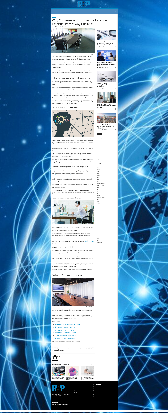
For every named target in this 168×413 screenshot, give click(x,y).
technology (77, 341)
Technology (105, 10)
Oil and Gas (99, 207)
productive (72, 341)
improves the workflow (89, 241)
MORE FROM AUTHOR (65, 364)
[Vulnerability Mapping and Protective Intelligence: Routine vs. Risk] (106, 55)
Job (97, 189)
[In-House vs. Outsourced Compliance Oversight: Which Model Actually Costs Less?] (106, 35)
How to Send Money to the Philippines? (84, 349)
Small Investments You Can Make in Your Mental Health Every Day (72, 378)
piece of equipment (63, 65)
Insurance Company (100, 185)
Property (98, 213)
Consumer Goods (100, 153)
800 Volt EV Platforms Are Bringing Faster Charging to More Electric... (105, 84)
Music (98, 201)
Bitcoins (98, 140)
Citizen (98, 151)
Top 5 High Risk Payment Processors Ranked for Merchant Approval (106, 105)
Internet (74, 10)
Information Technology (101, 183)
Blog (97, 142)
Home (54, 10)
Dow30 (98, 159)
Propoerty (98, 215)
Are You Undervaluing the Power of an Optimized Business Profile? (87, 378)
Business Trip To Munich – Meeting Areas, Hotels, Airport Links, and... (106, 126)
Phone (98, 211)
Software (98, 224)
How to (98, 179)
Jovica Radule (55, 26)
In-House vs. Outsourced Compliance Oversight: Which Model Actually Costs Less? (105, 43)
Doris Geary (99, 108)
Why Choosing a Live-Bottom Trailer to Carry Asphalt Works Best (61, 349)
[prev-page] (91, 364)
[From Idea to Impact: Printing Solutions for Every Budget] (58, 371)
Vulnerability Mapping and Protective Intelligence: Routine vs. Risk (106, 64)
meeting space (78, 146)
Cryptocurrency (99, 157)
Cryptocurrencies (100, 155)
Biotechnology (99, 138)
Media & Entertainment (101, 197)
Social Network (96, 10)
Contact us (56, 13)
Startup (98, 228)
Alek (97, 46)
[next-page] (93, 364)
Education (98, 161)
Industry (98, 181)
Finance (98, 167)
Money (88, 10)
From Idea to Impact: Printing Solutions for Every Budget (58, 378)
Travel (98, 240)
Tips (97, 234)
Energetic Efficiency (100, 163)
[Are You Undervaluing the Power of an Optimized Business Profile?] (87, 371)
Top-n (98, 236)
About (97, 386)
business (56, 341)
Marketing (98, 195)
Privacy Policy (89, 410)
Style (97, 230)
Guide (98, 173)
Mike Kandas (99, 67)
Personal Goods (99, 209)
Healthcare (67, 10)
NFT (97, 205)
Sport (97, 226)
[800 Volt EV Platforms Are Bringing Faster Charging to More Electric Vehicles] (106, 76)
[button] (115, 11)
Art (97, 136)
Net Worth (98, 203)
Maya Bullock (99, 88)
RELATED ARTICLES (56, 364)
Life (97, 193)
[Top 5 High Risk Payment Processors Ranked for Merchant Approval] (106, 97)
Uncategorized (99, 242)
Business (60, 10)
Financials (98, 169)
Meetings (67, 341)
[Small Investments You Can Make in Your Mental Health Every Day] (72, 371)
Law (97, 191)
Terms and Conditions (80, 410)
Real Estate (81, 10)
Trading (98, 238)
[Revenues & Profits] (84, 4)
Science (98, 220)
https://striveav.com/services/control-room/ (61, 174)
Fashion (98, 165)
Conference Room (62, 341)
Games (98, 171)
